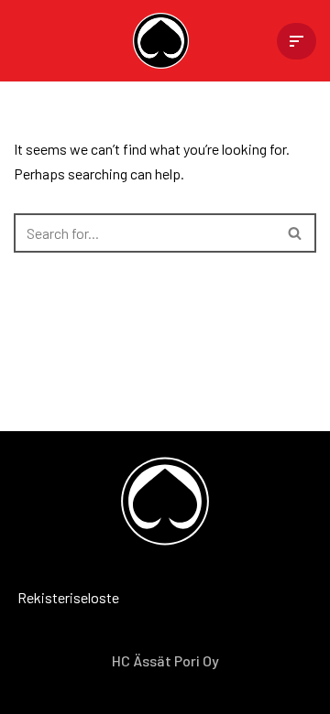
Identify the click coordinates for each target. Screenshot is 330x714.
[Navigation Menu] (296, 41)
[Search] (295, 233)
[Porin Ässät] (165, 41)
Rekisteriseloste (41, 597)
